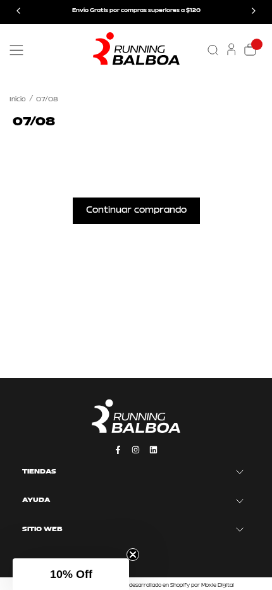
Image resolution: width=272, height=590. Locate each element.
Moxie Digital (217, 585)
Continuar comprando (136, 210)
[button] (71, 574)
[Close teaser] (133, 554)
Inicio (17, 99)
